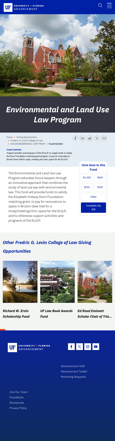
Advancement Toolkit (74, 371)
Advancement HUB (73, 366)
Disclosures (17, 402)
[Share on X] (97, 141)
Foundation (17, 397)
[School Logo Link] (31, 348)
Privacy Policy (18, 408)
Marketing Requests (73, 377)
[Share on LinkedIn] (83, 141)
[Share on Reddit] (90, 141)
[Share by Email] (104, 141)
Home (10, 137)
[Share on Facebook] (76, 141)
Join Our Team (19, 392)
